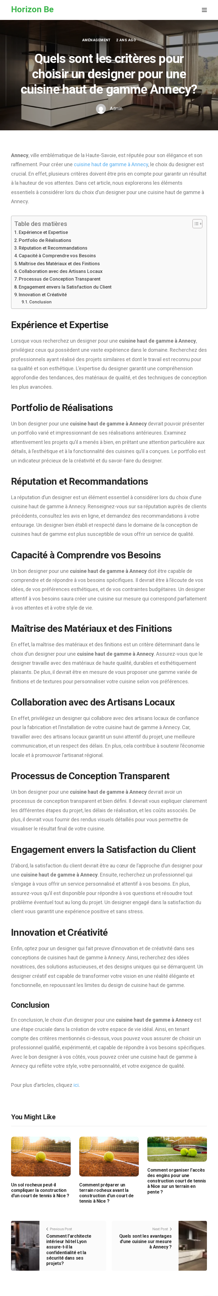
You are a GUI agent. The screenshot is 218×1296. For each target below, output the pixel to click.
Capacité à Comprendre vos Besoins (57, 255)
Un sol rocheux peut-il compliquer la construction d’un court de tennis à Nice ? (40, 1190)
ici (76, 1085)
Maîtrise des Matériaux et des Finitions (59, 263)
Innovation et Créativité (43, 294)
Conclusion (40, 302)
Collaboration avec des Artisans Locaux (60, 271)
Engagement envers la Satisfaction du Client (65, 287)
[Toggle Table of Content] (194, 224)
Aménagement (96, 40)
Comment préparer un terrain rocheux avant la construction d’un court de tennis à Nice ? (106, 1193)
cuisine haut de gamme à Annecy (111, 164)
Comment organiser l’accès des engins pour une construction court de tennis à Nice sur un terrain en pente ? (176, 1181)
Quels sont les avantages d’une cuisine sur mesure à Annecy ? (145, 1241)
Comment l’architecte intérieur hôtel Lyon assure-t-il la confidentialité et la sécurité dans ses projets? (68, 1249)
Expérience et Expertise (43, 232)
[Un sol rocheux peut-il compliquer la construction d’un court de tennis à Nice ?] (41, 1156)
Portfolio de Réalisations (45, 240)
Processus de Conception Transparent (59, 279)
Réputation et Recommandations (53, 248)
